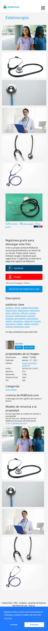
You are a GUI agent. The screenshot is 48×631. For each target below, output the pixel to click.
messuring (10, 324)
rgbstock (13, 7)
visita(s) (14, 224)
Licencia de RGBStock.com (22, 395)
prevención (18, 326)
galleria (29, 347)
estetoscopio (21, 316)
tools (8, 389)
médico (19, 324)
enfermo (15, 313)
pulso (27, 326)
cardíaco (9, 307)
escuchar (10, 316)
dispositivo (35, 310)
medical (13, 389)
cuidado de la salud (29, 307)
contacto (23, 603)
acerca (32, 605)
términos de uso (19, 423)
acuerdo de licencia (37, 603)
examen (31, 316)
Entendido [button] (34, 625)
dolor (8, 313)
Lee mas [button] (8, 618)
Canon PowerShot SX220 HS (29, 364)
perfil (19, 347)
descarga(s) (28, 224)
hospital (9, 318)
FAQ (8, 423)
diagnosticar (11, 310)
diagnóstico (23, 310)
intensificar (18, 321)
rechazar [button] (13, 625)
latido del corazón (32, 321)
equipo (32, 313)
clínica (17, 307)
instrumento (20, 318)
